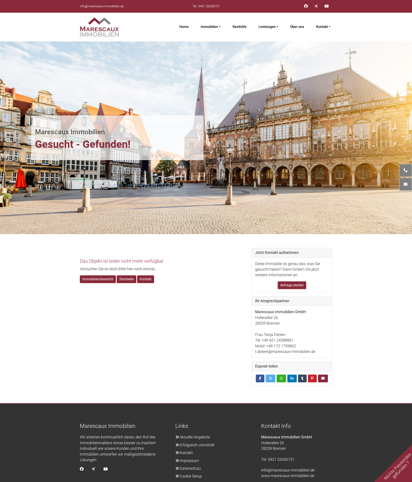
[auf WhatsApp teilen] (281, 378)
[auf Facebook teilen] (260, 378)
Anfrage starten (292, 285)
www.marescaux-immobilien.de (287, 476)
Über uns (297, 27)
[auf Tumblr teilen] (302, 378)
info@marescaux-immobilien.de (102, 6)
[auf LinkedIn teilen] (292, 378)
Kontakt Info (276, 426)
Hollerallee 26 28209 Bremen (286, 443)
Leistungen (267, 27)
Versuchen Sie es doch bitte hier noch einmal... (118, 269)
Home (184, 27)
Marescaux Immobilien (70, 132)
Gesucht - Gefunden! (82, 144)
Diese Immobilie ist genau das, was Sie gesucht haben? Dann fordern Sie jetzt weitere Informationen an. (287, 269)
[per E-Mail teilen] (323, 378)
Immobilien (209, 27)
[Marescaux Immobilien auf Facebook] (306, 6)
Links (181, 426)
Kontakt (322, 27)
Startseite (126, 279)
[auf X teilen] (271, 378)
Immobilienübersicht (97, 279)
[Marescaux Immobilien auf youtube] (326, 6)
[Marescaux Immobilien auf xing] (316, 6)
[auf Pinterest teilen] (312, 378)
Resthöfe (240, 27)
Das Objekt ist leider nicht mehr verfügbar (122, 261)
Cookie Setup (191, 476)
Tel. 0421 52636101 (206, 6)
